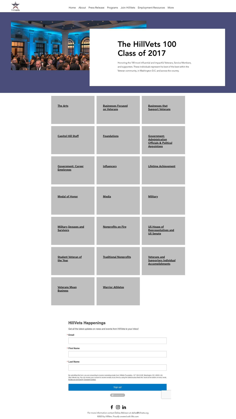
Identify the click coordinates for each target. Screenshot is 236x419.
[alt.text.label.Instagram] (118, 407)
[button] (112, 7)
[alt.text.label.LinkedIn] (124, 407)
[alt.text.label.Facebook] (111, 407)
